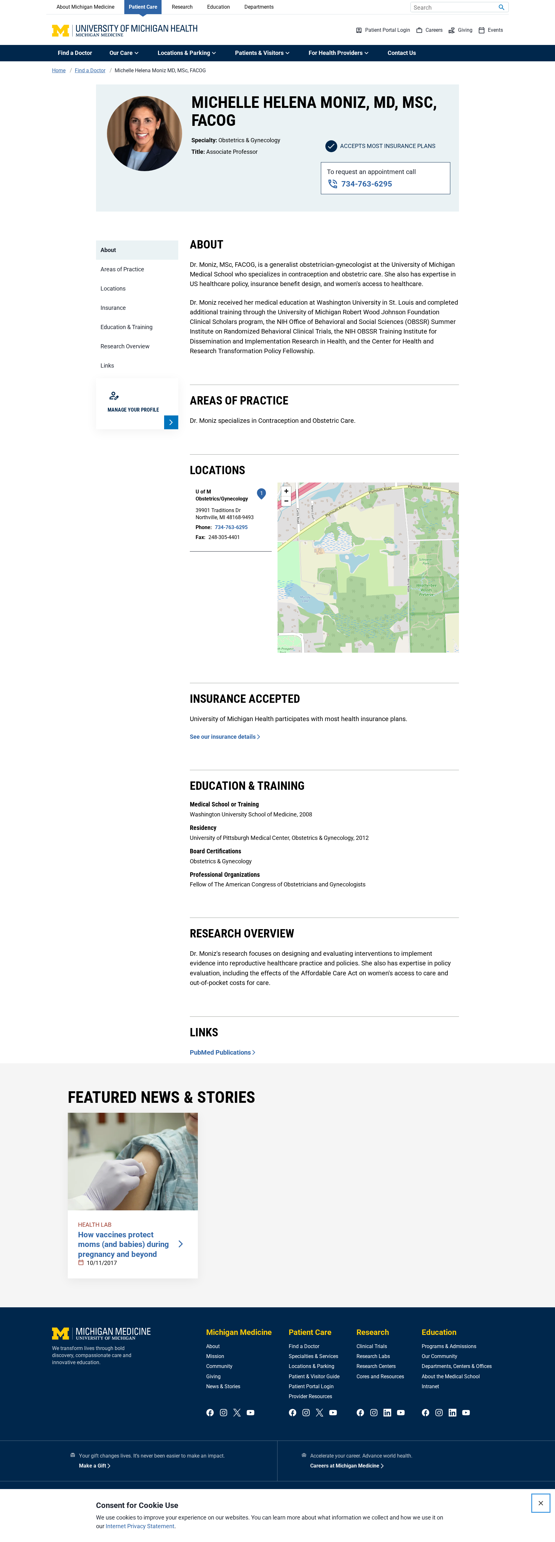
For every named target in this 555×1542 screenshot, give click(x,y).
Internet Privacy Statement (140, 1526)
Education (218, 7)
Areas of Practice (122, 269)
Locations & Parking (311, 1366)
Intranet (430, 1386)
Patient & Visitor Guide (314, 1376)
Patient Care (143, 7)
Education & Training (127, 327)
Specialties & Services (313, 1356)
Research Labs (373, 1356)
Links (107, 365)
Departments (259, 7)
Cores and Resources (380, 1376)
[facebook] (210, 1413)
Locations (113, 288)
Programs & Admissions (449, 1346)
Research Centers (376, 1366)
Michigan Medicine (239, 1332)
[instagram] (223, 1413)
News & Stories (223, 1386)
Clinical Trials (372, 1346)
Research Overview (125, 346)
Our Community (439, 1356)
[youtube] (250, 1413)
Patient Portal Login (311, 1386)
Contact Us (402, 52)
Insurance (113, 307)
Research (182, 7)
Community (219, 1366)
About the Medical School (451, 1376)
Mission (215, 1356)
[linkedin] (387, 1413)
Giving (213, 1376)
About (108, 250)
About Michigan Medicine (85, 7)
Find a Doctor (75, 52)
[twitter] (237, 1413)
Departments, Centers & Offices (457, 1366)
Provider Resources (310, 1396)
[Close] (541, 1503)
